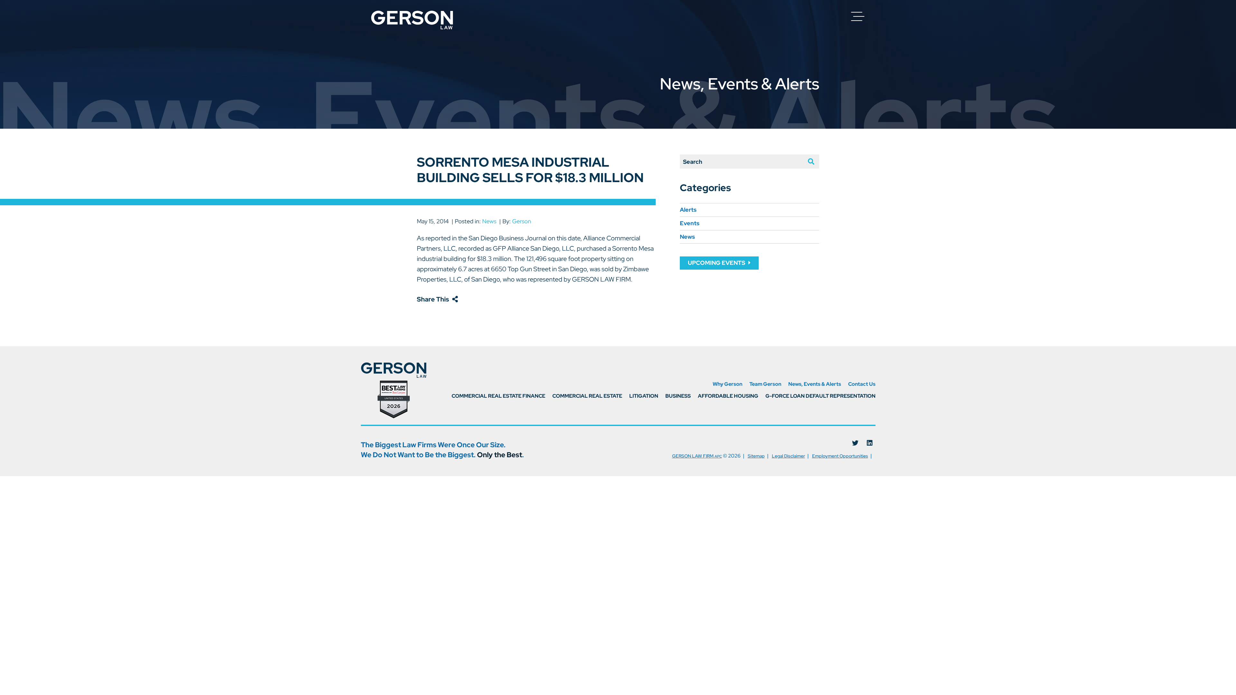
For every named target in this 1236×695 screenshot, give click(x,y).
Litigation (643, 396)
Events (689, 223)
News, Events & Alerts (814, 384)
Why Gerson (727, 384)
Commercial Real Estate (587, 396)
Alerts (688, 209)
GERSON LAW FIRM (697, 456)
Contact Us (862, 384)
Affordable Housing (728, 396)
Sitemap (756, 456)
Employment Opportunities (840, 456)
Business (678, 396)
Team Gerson (765, 384)
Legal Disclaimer (788, 456)
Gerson (521, 221)
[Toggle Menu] (858, 16)
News (489, 221)
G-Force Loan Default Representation (820, 396)
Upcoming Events (716, 262)
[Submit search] (808, 161)
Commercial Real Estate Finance (498, 396)
